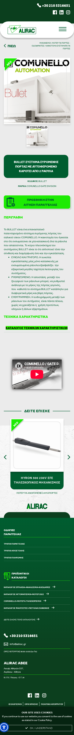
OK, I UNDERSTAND (41, 728)
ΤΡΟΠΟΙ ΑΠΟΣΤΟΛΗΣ (14, 550)
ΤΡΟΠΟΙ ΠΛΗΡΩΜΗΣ (14, 557)
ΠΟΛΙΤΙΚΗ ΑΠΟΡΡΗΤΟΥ (52, 704)
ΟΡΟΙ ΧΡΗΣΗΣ (31, 704)
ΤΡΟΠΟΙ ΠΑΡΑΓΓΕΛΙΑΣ (14, 543)
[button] (4, 727)
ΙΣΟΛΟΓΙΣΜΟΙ (15, 704)
